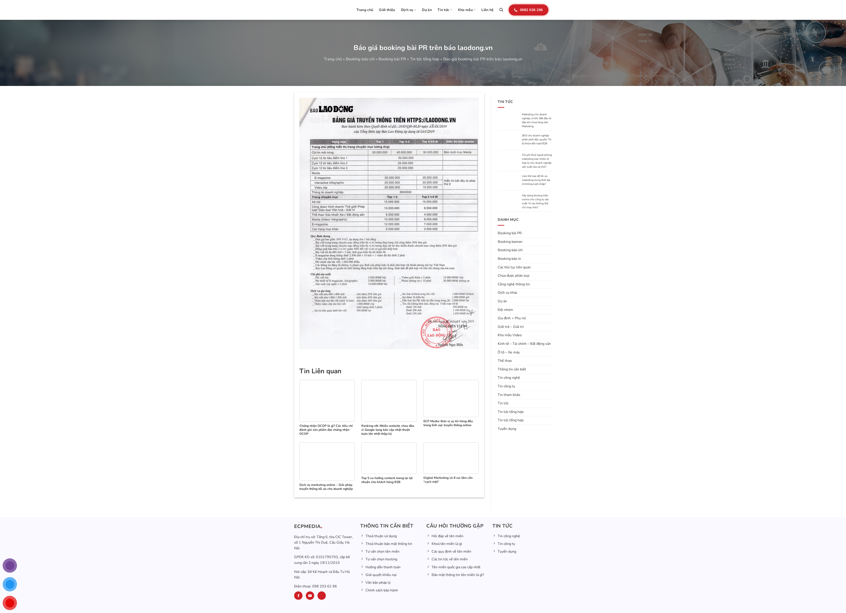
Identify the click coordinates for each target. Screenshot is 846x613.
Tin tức (443, 9)
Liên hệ (487, 9)
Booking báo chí (360, 59)
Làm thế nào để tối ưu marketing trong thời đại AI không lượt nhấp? (536, 180)
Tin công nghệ (509, 377)
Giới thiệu (387, 9)
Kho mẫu (465, 9)
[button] (501, 10)
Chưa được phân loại (513, 275)
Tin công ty (506, 386)
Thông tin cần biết (512, 369)
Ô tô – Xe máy (509, 352)
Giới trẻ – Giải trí (511, 326)
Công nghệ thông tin (514, 284)
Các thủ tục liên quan (514, 267)
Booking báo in (509, 258)
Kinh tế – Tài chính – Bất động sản (524, 343)
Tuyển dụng (507, 428)
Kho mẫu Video (510, 335)
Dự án (427, 9)
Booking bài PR (392, 59)
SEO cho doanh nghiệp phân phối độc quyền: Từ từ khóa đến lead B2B (536, 139)
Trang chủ (364, 9)
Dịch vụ (407, 9)
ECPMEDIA (307, 526)
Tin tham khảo (509, 394)
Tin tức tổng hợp (424, 59)
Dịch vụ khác (507, 292)
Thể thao (505, 360)
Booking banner (510, 241)
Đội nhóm (505, 309)
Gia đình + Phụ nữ (512, 318)
